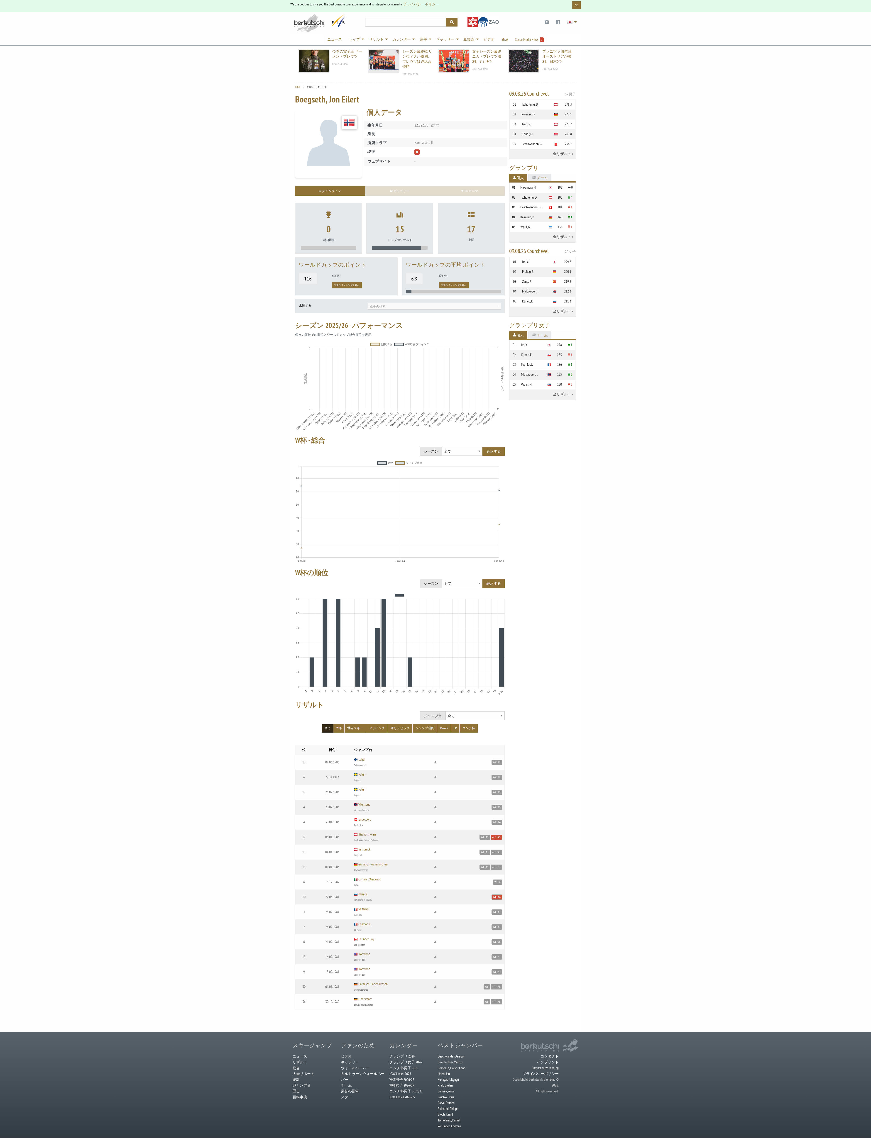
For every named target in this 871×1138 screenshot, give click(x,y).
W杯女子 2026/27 (401, 1085)
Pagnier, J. (527, 364)
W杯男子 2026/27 (401, 1079)
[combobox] (434, 306)
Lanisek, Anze (446, 1091)
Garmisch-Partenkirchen (373, 864)
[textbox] (434, 306)
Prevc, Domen (446, 1102)
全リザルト (562, 153)
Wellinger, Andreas (449, 1126)
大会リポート (303, 1073)
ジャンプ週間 (424, 728)
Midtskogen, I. (530, 291)
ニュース (300, 1056)
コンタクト (550, 1056)
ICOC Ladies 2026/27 (402, 1097)
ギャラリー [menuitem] (445, 39)
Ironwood (364, 954)
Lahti (361, 759)
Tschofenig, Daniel (449, 1120)
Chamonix (364, 924)
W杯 (339, 728)
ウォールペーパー (355, 1068)
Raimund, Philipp (448, 1108)
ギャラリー (350, 1062)
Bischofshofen (367, 834)
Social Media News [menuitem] (528, 39)
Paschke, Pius (446, 1097)
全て (327, 728)
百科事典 (300, 1097)
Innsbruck (364, 849)
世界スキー (355, 728)
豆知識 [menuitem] (468, 39)
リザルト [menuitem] (376, 39)
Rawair (444, 728)
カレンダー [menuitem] (402, 39)
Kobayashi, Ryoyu (448, 1079)
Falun (361, 774)
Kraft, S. (526, 124)
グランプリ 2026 (402, 1056)
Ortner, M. (527, 134)
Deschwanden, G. (531, 143)
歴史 (296, 1091)
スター (346, 1097)
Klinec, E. (527, 301)
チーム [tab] (542, 177)
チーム (346, 1085)
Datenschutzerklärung (545, 1067)
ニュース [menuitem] (334, 39)
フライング (377, 728)
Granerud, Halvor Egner (452, 1068)
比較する (305, 305)
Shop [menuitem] (505, 39)
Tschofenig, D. (529, 104)
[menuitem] (546, 22)
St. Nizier (363, 909)
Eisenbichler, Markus (450, 1062)
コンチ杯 (468, 728)
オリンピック (400, 728)
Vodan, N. (526, 384)
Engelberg (364, 819)
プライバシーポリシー (421, 4)
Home (298, 87)
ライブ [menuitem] (354, 39)
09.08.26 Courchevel (542, 93)
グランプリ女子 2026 (405, 1062)
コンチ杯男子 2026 (403, 1068)
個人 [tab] (520, 177)
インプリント (548, 1062)
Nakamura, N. (528, 187)
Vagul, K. (525, 226)
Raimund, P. (528, 114)
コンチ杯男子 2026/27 (406, 1091)
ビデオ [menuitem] (488, 39)
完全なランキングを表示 (346, 285)
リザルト (300, 1062)
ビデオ (346, 1056)
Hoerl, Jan (444, 1073)
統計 (296, 1079)
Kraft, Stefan (445, 1085)
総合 (296, 1068)
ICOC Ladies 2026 (400, 1073)
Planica (362, 894)
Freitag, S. (528, 271)
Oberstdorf (365, 999)
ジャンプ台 (302, 1085)
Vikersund (364, 804)
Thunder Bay (366, 939)
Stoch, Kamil (445, 1114)
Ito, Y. (525, 261)
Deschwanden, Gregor (451, 1056)
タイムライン (331, 191)
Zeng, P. (526, 281)
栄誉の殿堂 (350, 1091)
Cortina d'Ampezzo (369, 879)
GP (455, 728)
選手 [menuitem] (423, 39)
